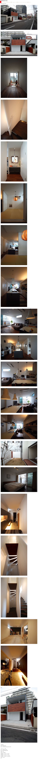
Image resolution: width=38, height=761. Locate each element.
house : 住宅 (6, 2)
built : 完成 (3, 2)
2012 (1, 2)
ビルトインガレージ (20, 2)
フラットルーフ (25, 2)
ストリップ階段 (16, 2)
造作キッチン (29, 2)
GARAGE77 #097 (4, 0)
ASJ (13, 2)
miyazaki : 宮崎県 (10, 2)
